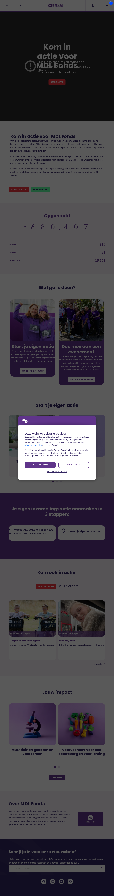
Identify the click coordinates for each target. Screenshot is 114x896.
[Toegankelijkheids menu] (111, 3)
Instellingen (73, 465)
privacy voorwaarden (33, 445)
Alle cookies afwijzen (57, 471)
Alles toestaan (40, 465)
